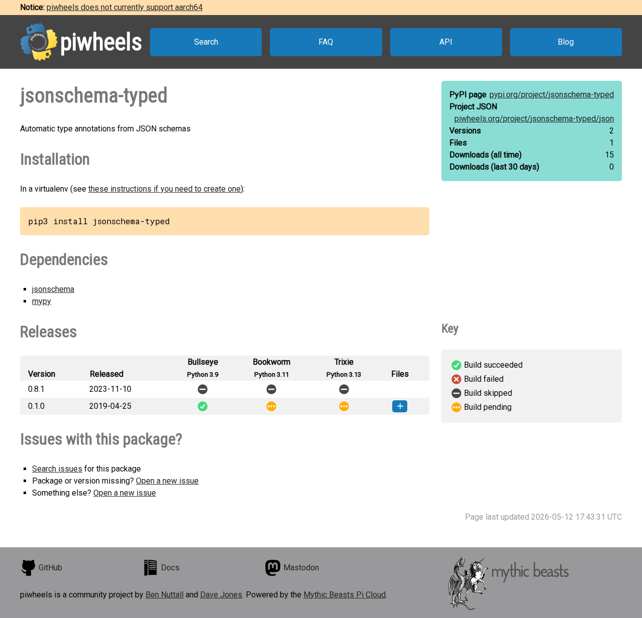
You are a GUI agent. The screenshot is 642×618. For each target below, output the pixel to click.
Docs (170, 567)
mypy (41, 301)
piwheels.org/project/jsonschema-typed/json (534, 118)
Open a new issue (167, 481)
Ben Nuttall (164, 594)
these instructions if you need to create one (164, 189)
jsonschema (53, 289)
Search (206, 42)
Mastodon (301, 567)
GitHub (50, 567)
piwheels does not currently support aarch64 (125, 7)
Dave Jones (221, 594)
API (445, 42)
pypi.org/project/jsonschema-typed (552, 94)
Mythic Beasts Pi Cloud (344, 594)
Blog (566, 42)
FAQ (325, 42)
